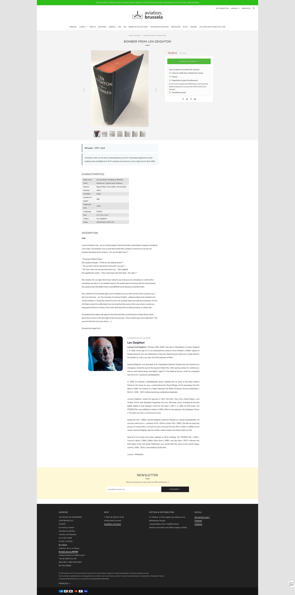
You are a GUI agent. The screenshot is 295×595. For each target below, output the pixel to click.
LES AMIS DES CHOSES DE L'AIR (212, 27)
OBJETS (93, 27)
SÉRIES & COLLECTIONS (138, 27)
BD (125, 27)
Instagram (198, 524)
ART (119, 27)
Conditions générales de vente (139, 573)
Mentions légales (106, 573)
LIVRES (82, 27)
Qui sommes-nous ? (202, 517)
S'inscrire (174, 489)
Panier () (246, 8)
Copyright (90, 573)
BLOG (185, 27)
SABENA (112, 27)
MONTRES (102, 27)
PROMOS (73, 27)
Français (63, 583)
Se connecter (222, 8)
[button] (291, 585)
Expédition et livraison (112, 524)
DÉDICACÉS (176, 27)
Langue (234, 8)
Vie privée (97, 573)
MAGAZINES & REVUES (159, 27)
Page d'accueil (135, 35)
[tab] (97, 134)
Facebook (198, 520)
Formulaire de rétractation (121, 573)
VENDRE (193, 27)
